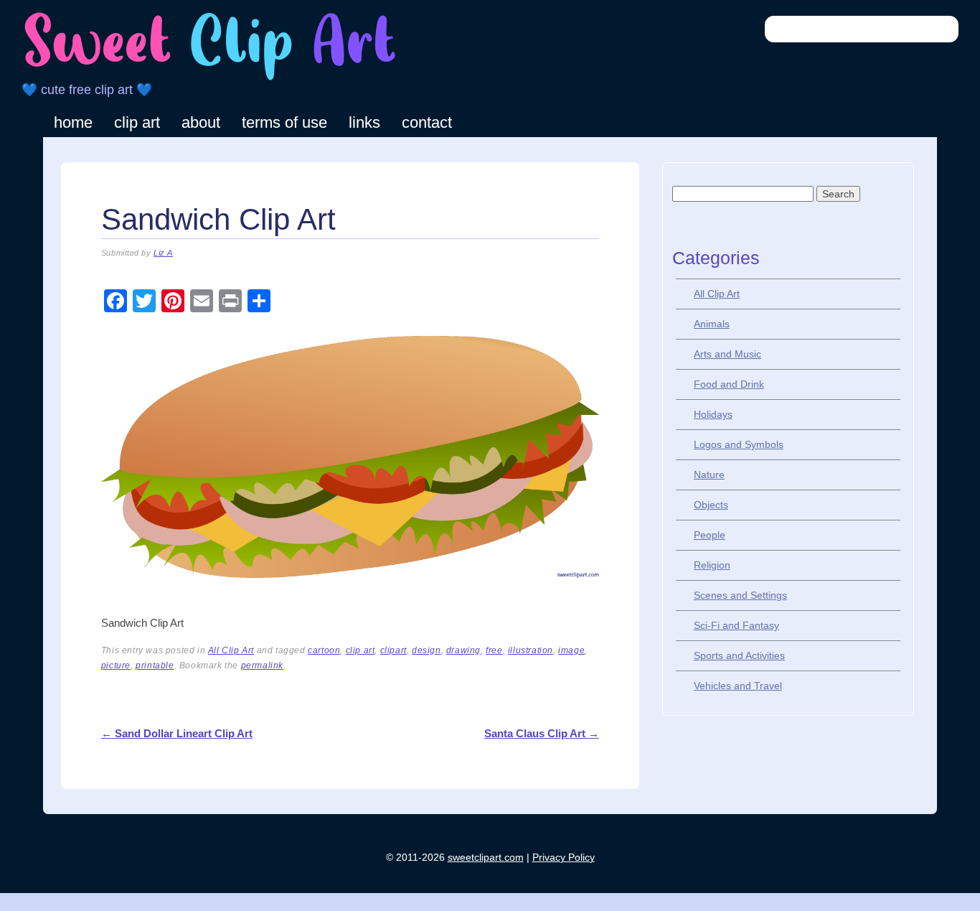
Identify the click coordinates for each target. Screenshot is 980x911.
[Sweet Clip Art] (210, 78)
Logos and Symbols (738, 444)
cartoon (324, 650)
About (201, 122)
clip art (360, 650)
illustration (530, 650)
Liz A (163, 252)
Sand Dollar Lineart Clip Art (177, 733)
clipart (393, 650)
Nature (709, 474)
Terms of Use (284, 122)
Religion (712, 565)
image (571, 650)
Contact (427, 122)
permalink (262, 665)
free (494, 650)
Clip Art (137, 122)
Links (364, 122)
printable (155, 665)
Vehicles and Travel (738, 685)
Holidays (713, 414)
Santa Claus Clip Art (541, 733)
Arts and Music (727, 354)
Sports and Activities (739, 655)
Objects (711, 504)
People (709, 535)
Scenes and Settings (740, 595)
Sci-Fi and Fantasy (736, 625)
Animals (712, 324)
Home (73, 122)
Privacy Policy (563, 857)
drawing (463, 650)
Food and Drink (729, 384)
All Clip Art (231, 650)
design (426, 650)
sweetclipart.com (486, 857)
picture (116, 665)
